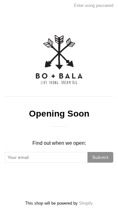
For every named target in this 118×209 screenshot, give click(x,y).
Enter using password (93, 5)
